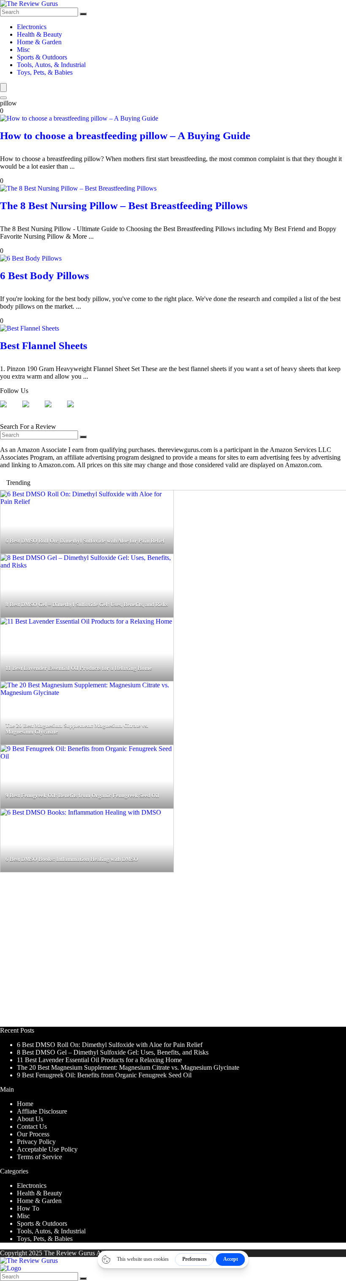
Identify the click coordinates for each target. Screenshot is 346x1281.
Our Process (33, 1134)
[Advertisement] (173, 953)
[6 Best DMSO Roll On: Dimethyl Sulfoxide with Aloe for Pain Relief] (86, 501)
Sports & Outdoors (42, 57)
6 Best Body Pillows (44, 275)
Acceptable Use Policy (47, 1149)
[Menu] (3, 87)
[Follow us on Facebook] (10, 411)
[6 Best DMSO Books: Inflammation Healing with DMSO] (80, 812)
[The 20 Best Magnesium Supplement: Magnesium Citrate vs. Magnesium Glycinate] (86, 692)
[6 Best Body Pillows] (31, 258)
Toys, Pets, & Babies (45, 72)
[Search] (83, 14)
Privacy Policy (36, 1141)
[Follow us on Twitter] (32, 411)
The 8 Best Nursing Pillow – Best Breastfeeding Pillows (124, 205)
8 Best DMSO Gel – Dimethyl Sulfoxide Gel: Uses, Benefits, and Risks (112, 1052)
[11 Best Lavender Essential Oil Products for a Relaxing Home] (86, 621)
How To (28, 1208)
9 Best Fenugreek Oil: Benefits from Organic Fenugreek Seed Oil (104, 1075)
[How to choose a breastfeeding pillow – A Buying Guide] (79, 118)
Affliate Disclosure (42, 1111)
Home (25, 1103)
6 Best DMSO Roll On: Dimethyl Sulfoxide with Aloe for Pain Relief (110, 1044)
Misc (23, 49)
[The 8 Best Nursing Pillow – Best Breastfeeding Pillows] (78, 188)
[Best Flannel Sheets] (29, 328)
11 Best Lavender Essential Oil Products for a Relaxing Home (99, 1059)
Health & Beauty (39, 34)
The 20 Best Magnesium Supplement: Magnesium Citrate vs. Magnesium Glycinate (128, 1067)
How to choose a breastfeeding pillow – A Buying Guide (125, 135)
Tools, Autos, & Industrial (51, 64)
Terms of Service (39, 1156)
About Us (30, 1118)
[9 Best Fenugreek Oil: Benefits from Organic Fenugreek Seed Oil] (86, 756)
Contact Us (32, 1126)
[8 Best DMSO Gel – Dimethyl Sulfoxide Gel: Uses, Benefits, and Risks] (86, 565)
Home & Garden (39, 42)
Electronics (31, 26)
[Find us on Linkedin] (55, 411)
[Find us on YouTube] (77, 411)
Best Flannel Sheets (43, 345)
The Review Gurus (69, 1253)
